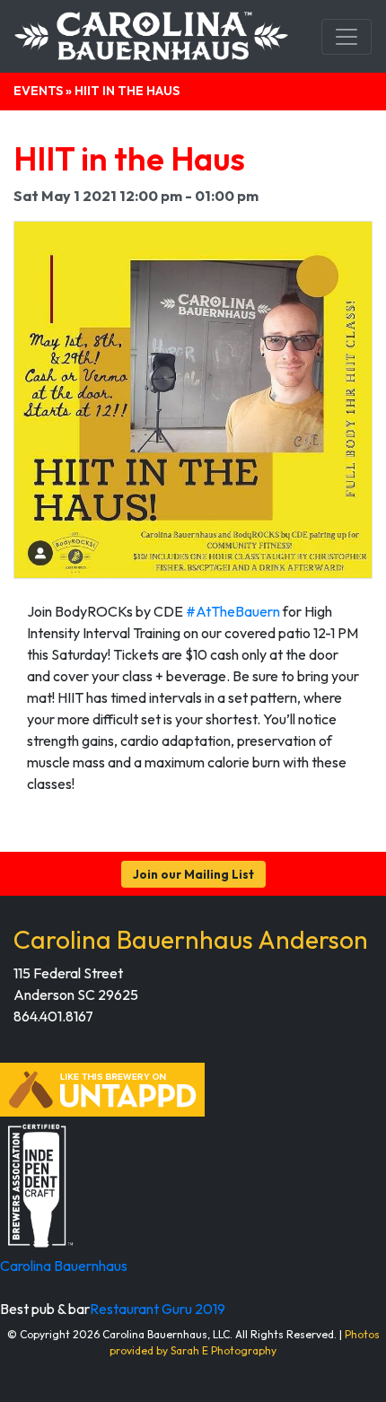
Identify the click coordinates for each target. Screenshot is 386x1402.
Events (38, 91)
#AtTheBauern (233, 611)
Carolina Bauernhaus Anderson (190, 939)
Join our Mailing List (193, 874)
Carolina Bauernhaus (63, 1266)
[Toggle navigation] (346, 37)
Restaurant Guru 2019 (157, 1309)
